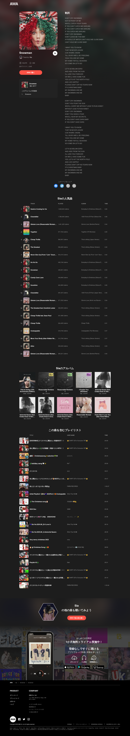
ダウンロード (14, 695)
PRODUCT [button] (14, 691)
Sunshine (34, 285)
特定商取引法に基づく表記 (113, 724)
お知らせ (12, 701)
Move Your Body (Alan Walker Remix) (44, 338)
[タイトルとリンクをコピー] (68, 186)
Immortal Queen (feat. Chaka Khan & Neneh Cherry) (27, 416)
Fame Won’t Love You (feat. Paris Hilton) (103, 416)
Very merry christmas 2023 (39, 539)
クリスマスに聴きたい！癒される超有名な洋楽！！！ (48, 555)
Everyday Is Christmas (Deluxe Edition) (93, 209)
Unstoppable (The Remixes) (89, 331)
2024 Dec (33, 509)
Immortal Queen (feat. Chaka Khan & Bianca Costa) (65, 416)
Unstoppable (35, 331)
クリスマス (33, 471)
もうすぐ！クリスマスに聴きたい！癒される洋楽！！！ (49, 578)
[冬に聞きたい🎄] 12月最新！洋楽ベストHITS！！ (47, 448)
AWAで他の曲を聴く (77, 618)
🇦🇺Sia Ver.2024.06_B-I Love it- (40, 524)
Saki (68, 562)
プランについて (14, 698)
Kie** (68, 463)
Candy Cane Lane (37, 277)
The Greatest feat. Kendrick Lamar (43, 308)
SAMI (68, 509)
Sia (31, 57)
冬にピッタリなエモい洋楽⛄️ (40, 486)
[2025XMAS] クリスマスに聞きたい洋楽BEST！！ (47, 441)
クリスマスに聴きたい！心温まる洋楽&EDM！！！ (47, 570)
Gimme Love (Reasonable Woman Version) (46, 224)
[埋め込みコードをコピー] (74, 186)
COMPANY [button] (33, 691)
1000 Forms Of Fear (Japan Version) (92, 293)
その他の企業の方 (33, 712)
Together (34, 232)
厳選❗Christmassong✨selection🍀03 (44, 456)
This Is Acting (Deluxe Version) (90, 247)
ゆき (68, 471)
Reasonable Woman (84, 415)
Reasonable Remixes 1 (65, 391)
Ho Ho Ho (34, 262)
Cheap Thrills (35, 239)
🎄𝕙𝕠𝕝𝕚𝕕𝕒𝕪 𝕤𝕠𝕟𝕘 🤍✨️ (38, 463)
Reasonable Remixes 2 (46, 391)
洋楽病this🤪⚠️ (71, 501)
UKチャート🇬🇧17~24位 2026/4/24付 (42, 517)
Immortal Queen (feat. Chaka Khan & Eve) (46, 416)
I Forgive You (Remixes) (84, 391)
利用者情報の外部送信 (96, 724)
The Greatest (35, 247)
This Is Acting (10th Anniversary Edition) (27, 391)
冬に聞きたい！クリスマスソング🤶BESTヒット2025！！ (50, 479)
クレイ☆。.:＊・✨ (73, 517)
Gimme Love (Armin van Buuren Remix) (93, 300)
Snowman (33, 83)
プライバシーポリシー (81, 724)
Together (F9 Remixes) (88, 232)
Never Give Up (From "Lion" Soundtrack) (45, 255)
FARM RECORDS (72, 486)
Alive (32, 346)
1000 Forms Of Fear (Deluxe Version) (92, 217)
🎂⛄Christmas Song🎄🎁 (39, 547)
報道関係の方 (32, 707)
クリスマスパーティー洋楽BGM (40, 585)
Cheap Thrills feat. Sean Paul (41, 315)
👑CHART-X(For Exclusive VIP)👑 (77, 441)
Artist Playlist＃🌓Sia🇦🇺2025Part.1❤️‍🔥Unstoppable (48, 494)
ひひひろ (69, 456)
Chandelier (34, 217)
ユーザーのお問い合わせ (35, 704)
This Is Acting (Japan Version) (90, 239)
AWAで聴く (31, 72)
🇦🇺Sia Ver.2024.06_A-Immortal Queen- (43, 532)
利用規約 (69, 724)
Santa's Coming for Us (39, 209)
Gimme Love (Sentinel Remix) (90, 224)
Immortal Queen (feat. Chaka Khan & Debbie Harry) (103, 391)
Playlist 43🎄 (34, 562)
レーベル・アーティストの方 (36, 709)
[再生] (55, 53)
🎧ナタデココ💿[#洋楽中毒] (75, 547)
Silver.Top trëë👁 (72, 494)
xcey (68, 539)
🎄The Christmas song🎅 (39, 501)
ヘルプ (12, 704)
